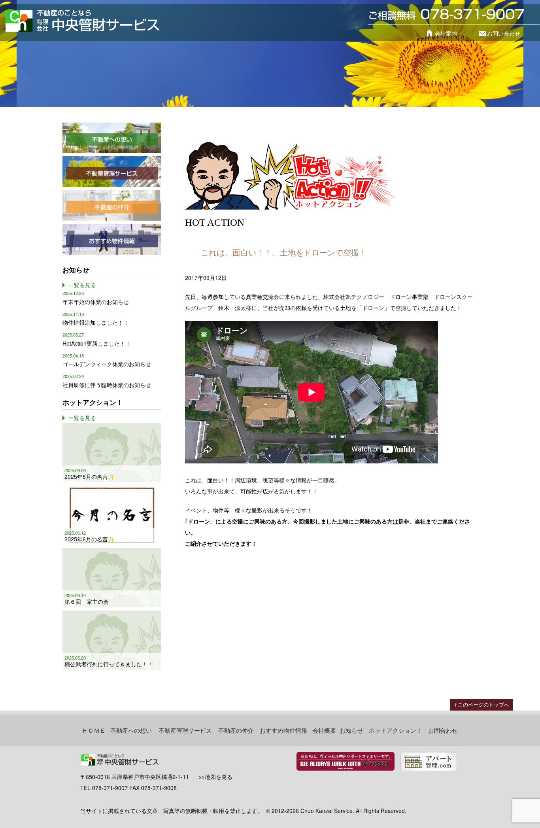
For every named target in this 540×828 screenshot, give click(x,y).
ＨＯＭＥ (94, 730)
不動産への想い (131, 730)
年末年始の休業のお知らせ (95, 302)
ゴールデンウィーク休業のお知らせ (106, 364)
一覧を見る (82, 285)
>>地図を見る (215, 777)
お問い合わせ (503, 33)
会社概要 (324, 730)
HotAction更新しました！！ (96, 343)
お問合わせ (443, 730)
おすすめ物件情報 (283, 730)
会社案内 (446, 33)
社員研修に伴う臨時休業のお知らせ (106, 385)
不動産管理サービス (185, 730)
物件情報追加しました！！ (95, 322)
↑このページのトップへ (481, 704)
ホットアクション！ (395, 730)
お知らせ (351, 730)
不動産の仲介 (236, 730)
